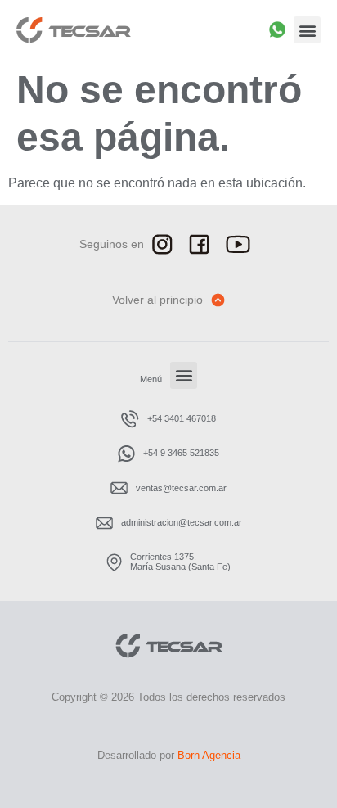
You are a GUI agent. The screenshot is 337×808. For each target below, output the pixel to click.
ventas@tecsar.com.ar (181, 488)
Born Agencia (208, 755)
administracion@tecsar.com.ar (181, 522)
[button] (307, 29)
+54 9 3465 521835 (181, 453)
